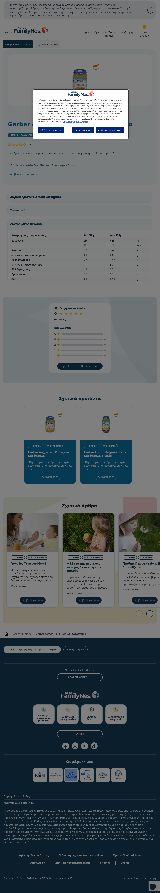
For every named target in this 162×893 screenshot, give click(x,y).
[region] (81, 114)
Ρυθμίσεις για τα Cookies (50, 130)
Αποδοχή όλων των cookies (110, 130)
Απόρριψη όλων (83, 130)
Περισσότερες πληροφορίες (75, 121)
